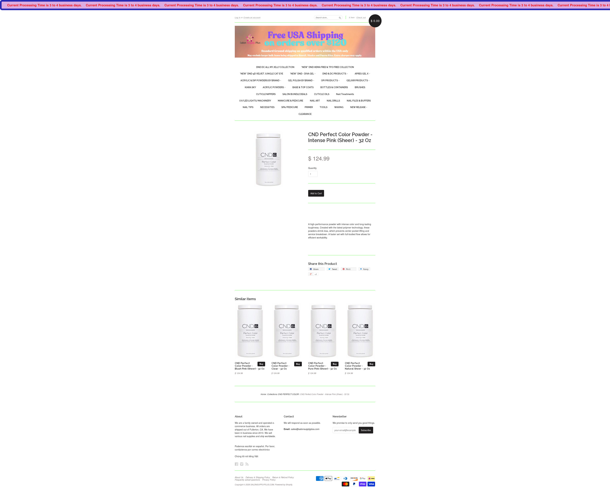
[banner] (305, 42)
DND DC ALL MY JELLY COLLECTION (275, 67)
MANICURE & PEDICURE (290, 100)
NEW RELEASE (358, 107)
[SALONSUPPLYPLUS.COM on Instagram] (242, 464)
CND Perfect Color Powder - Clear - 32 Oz (280, 366)
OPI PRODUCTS (329, 80)
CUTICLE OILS (321, 94)
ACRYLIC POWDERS (273, 87)
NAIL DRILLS (333, 100)
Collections (272, 394)
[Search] (340, 17)
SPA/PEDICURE (289, 107)
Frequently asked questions (247, 480)
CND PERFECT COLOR (288, 394)
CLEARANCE (305, 114)
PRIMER (309, 107)
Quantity (312, 168)
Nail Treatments (345, 94)
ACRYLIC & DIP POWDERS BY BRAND (260, 80)
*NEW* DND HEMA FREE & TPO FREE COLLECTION (327, 67)
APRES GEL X (362, 73)
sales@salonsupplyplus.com (305, 429)
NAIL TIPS (248, 107)
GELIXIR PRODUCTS (357, 80)
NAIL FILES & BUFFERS (359, 100)
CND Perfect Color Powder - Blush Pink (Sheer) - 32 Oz (249, 366)
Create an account (252, 17)
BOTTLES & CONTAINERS (334, 87)
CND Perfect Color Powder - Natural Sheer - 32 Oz (357, 366)
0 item (352, 17)
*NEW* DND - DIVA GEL (302, 73)
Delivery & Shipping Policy (258, 477)
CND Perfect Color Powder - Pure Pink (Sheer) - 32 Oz (322, 366)
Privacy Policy (269, 480)
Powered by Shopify (283, 484)
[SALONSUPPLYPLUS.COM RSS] (247, 464)
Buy (261, 363)
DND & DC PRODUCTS (334, 73)
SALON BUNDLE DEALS (294, 94)
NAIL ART (315, 100)
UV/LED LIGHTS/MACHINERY (255, 100)
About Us (239, 477)
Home (263, 394)
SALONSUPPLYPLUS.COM (262, 484)
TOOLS (323, 107)
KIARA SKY (250, 87)
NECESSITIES (267, 107)
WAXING (338, 107)
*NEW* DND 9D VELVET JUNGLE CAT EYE (261, 73)
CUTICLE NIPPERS (266, 94)
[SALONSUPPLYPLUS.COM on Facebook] (236, 464)
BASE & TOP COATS (303, 87)
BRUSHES (360, 87)
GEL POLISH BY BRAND (300, 80)
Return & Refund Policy (283, 477)
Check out (361, 17)
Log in (237, 17)
